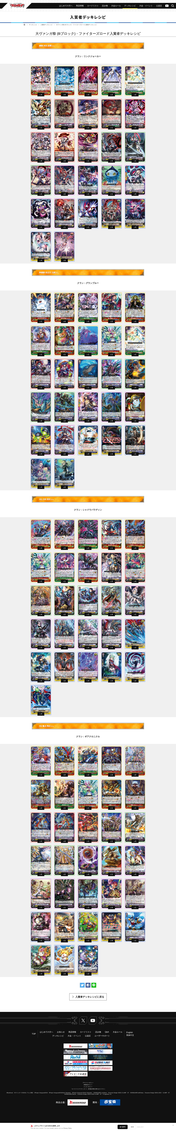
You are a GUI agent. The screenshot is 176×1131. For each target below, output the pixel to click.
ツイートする (82, 985)
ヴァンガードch (167, 5)
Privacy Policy (67, 1128)
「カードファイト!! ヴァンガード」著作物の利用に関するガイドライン (88, 1089)
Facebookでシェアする (88, 985)
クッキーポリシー (88, 1086)
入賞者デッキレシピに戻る (89, 996)
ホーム (24, 25)
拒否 (132, 1127)
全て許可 (122, 1127)
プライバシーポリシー (88, 1082)
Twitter (83, 1020)
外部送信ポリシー (88, 1084)
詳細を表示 (140, 1127)
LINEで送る (93, 985)
